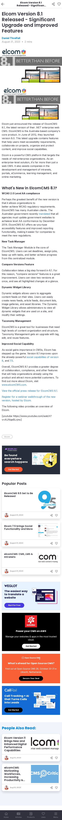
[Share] (53, 4)
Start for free (14, 605)
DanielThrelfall (11, 38)
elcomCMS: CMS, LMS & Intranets (18, 555)
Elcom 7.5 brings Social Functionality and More (18, 527)
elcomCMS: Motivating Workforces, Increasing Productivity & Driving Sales (13, 775)
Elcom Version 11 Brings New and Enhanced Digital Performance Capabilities (15, 744)
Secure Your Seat (31, 678)
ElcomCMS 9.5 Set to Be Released (18, 495)
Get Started (13, 469)
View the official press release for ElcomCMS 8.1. (30, 390)
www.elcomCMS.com (14, 384)
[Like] (59, 4)
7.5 (11, 360)
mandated (44, 213)
